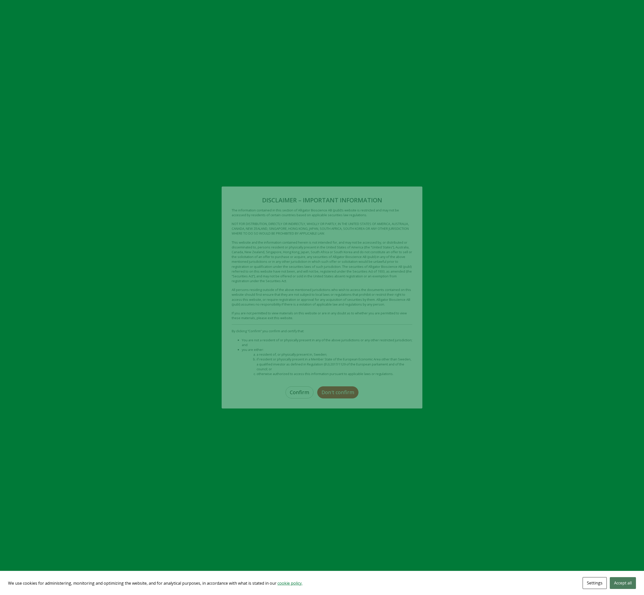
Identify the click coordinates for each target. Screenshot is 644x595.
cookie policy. (289, 583)
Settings (594, 583)
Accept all (623, 583)
